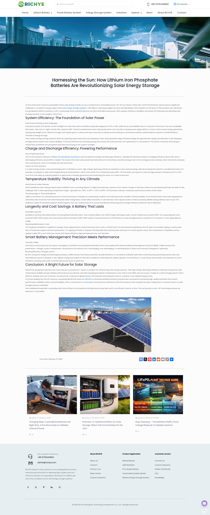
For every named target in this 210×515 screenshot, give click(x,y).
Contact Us (160, 461)
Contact (93, 465)
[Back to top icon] (204, 510)
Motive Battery (128, 461)
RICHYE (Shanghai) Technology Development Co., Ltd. (99, 504)
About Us (94, 461)
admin (33, 418)
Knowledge (159, 477)
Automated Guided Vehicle (134, 473)
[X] (145, 360)
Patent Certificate (162, 469)
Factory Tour (95, 469)
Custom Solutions (98, 477)
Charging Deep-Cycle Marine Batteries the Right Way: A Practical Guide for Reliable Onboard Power (50, 425)
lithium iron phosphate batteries (65, 157)
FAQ (156, 473)
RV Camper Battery (130, 469)
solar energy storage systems (74, 108)
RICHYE (88, 279)
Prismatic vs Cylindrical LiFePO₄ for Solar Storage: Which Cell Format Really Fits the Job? (102, 425)
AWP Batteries (128, 465)
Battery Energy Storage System (135, 477)
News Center (95, 473)
